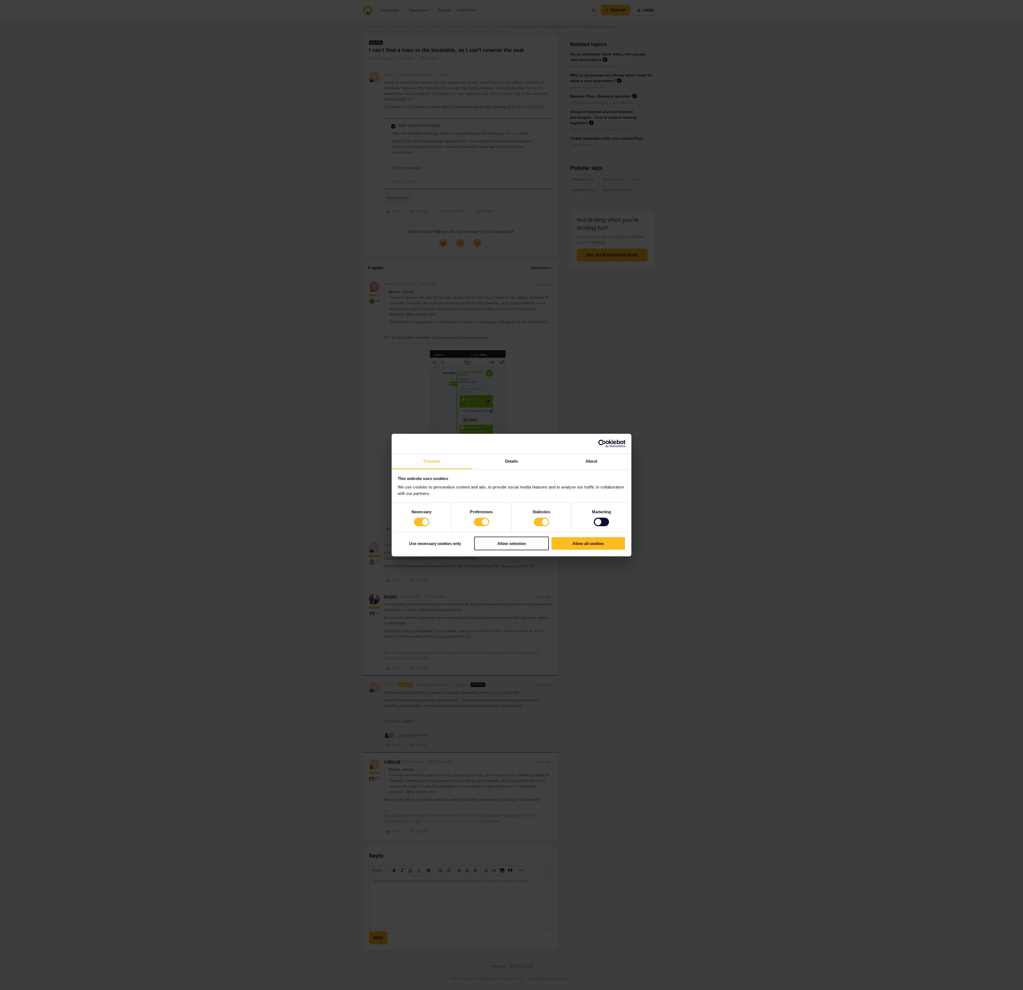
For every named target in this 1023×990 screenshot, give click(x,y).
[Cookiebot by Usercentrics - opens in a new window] (602, 444)
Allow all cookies (588, 543)
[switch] (481, 522)
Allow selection (511, 543)
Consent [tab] (432, 461)
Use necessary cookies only (435, 543)
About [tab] (591, 461)
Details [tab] (511, 461)
